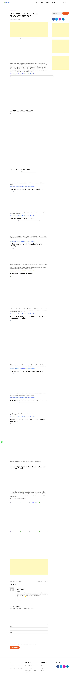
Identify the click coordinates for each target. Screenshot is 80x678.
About (42, 2)
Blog (42, 668)
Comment (11, 610)
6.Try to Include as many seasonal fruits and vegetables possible (28, 317)
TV (59, 2)
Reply (20, 599)
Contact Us (65, 2)
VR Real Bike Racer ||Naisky (43, 581)
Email (11, 632)
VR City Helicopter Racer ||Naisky (16, 581)
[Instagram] (60, 19)
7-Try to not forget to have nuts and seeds (27, 371)
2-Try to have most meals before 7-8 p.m (26, 189)
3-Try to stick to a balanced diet (23, 218)
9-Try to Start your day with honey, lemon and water (27, 420)
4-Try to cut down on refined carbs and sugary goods (26, 245)
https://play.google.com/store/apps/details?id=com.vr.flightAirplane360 (22, 73)
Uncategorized (13, 19)
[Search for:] (57, 13)
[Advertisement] (29, 29)
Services (47, 2)
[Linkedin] (63, 19)
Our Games (54, 2)
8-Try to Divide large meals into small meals (28, 400)
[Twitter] (56, 19)
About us (42, 665)
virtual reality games (21, 491)
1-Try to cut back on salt (20, 169)
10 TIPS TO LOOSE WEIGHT (21, 111)
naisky (20, 19)
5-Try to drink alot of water (21, 273)
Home (37, 2)
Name (11, 626)
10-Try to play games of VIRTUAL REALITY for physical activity (28, 467)
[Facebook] (53, 19)
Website (11, 638)
